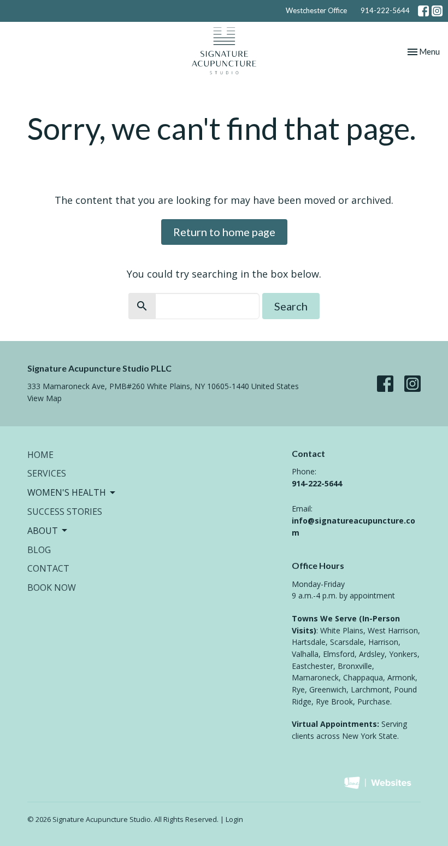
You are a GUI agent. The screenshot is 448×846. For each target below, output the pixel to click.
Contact (48, 568)
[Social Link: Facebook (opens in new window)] (423, 10)
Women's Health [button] (66, 492)
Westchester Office (316, 10)
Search (291, 306)
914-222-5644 (385, 10)
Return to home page (224, 231)
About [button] (42, 531)
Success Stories (64, 512)
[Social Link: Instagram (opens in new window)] (437, 10)
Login (234, 819)
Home (40, 455)
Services (46, 473)
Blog (39, 550)
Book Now (51, 587)
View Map (44, 398)
